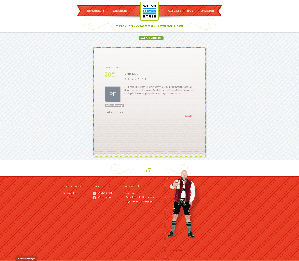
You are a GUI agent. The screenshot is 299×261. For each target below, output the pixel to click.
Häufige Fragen (72, 193)
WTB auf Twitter (104, 197)
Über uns (70, 197)
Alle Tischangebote (151, 38)
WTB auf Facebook (105, 193)
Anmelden (207, 10)
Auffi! (149, 171)
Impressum (130, 193)
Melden (190, 116)
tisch (146, 5)
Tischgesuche (118, 10)
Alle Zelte (174, 10)
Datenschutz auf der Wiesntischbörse (140, 197)
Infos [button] (190, 10)
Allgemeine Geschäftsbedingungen (139, 201)
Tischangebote (94, 10)
